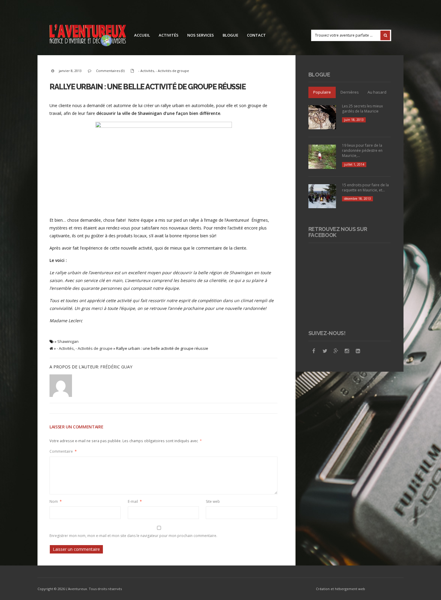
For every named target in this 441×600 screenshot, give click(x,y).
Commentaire (63, 451)
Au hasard (377, 92)
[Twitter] (325, 351)
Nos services (200, 35)
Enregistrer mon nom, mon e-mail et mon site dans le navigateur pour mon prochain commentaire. (133, 535)
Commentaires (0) (110, 70)
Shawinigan (68, 341)
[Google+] (336, 351)
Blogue (230, 35)
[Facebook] (313, 351)
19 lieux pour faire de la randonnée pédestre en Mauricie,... (362, 150)
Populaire (322, 92)
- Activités (146, 70)
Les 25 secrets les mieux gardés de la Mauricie (362, 109)
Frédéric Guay (116, 367)
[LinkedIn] (358, 351)
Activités (168, 35)
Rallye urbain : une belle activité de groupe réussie (147, 86)
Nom (56, 501)
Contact (256, 35)
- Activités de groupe (172, 70)
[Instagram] (347, 351)
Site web (213, 501)
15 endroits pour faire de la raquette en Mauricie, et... (365, 187)
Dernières (349, 92)
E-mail (135, 501)
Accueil (142, 35)
